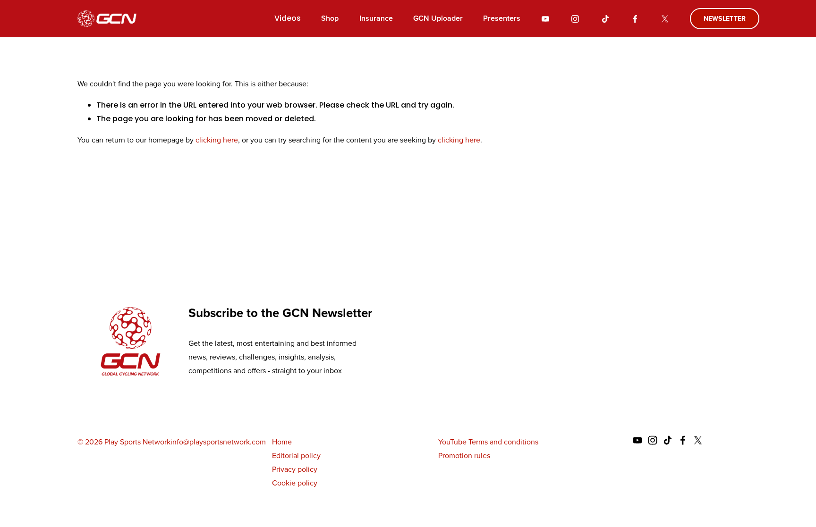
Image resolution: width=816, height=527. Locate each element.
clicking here (217, 139)
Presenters (501, 18)
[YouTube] (545, 19)
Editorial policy (296, 455)
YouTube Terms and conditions (488, 441)
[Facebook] (635, 19)
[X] (665, 19)
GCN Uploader (438, 18)
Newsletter (725, 19)
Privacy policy (294, 469)
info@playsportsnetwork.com (218, 441)
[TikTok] (605, 19)
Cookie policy (294, 482)
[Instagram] (575, 19)
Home (282, 441)
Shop (330, 18)
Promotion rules (464, 455)
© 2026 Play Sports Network (123, 441)
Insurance (376, 18)
